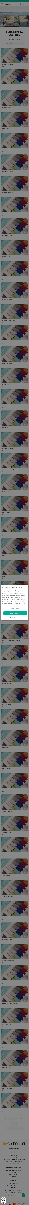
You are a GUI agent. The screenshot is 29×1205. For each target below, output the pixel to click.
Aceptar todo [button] (15, 613)
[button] (14, 617)
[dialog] (14, 602)
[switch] (3, 1203)
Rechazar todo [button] (15, 608)
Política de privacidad (8, 605)
